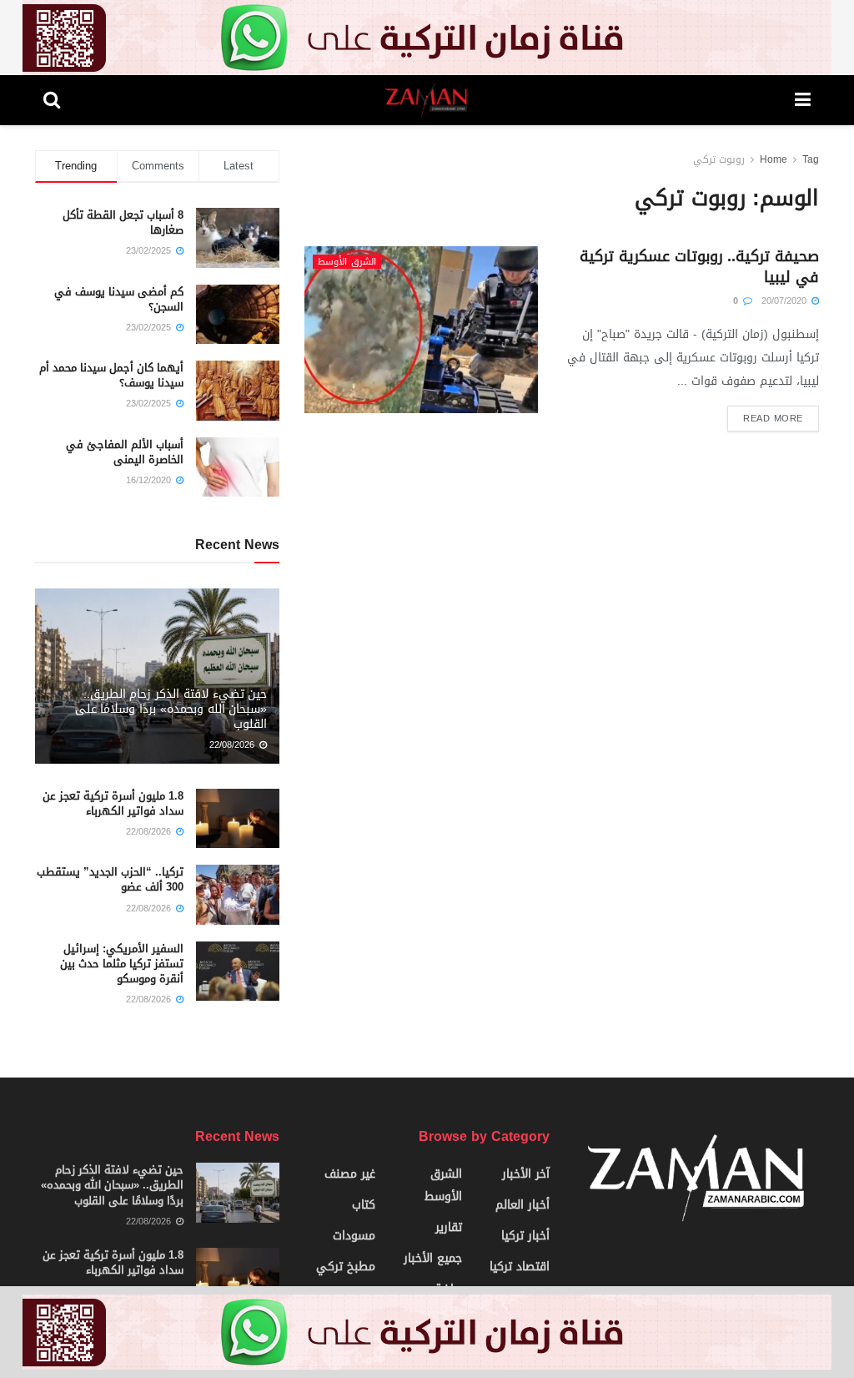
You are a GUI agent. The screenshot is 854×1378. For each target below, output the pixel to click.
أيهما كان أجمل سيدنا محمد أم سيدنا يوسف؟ (111, 375)
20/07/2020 (785, 301)
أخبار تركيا (525, 1235)
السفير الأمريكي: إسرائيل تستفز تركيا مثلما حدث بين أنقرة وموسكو (121, 963)
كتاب (363, 1205)
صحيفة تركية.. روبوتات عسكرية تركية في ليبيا (699, 266)
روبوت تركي (719, 159)
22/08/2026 (233, 745)
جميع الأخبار (433, 1258)
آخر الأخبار (526, 1174)
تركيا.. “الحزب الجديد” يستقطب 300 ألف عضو (110, 879)
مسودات (354, 1235)
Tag (810, 159)
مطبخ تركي (345, 1266)
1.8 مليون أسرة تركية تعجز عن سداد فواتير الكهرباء (113, 803)
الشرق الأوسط (347, 262)
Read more (773, 418)
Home (773, 159)
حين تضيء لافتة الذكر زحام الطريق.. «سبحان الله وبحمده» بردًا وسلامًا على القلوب (171, 709)
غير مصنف (349, 1174)
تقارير (448, 1227)
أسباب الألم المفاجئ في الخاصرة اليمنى (124, 452)
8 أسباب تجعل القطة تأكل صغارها (123, 222)
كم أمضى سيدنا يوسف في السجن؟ (118, 299)
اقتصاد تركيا (520, 1266)
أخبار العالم (522, 1205)
